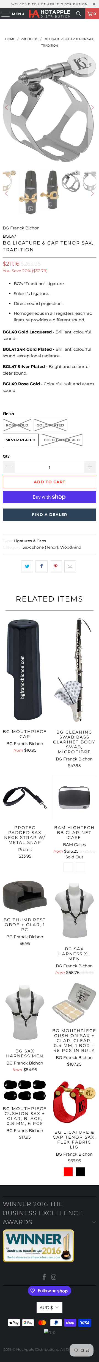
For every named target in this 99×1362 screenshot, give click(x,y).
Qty (6, 456)
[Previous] (6, 107)
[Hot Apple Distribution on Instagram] (54, 1278)
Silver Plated (20, 440)
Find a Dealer (49, 514)
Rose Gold (17, 425)
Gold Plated (50, 425)
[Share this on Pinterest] (56, 566)
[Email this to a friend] (70, 566)
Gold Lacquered (62, 440)
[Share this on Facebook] (41, 566)
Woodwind (70, 547)
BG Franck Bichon (21, 228)
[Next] (92, 107)
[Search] (78, 13)
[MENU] (3, 13)
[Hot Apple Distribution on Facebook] (44, 1278)
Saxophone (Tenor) (40, 547)
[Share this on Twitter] (27, 566)
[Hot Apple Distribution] (49, 13)
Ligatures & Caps (30, 541)
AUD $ (46, 1307)
